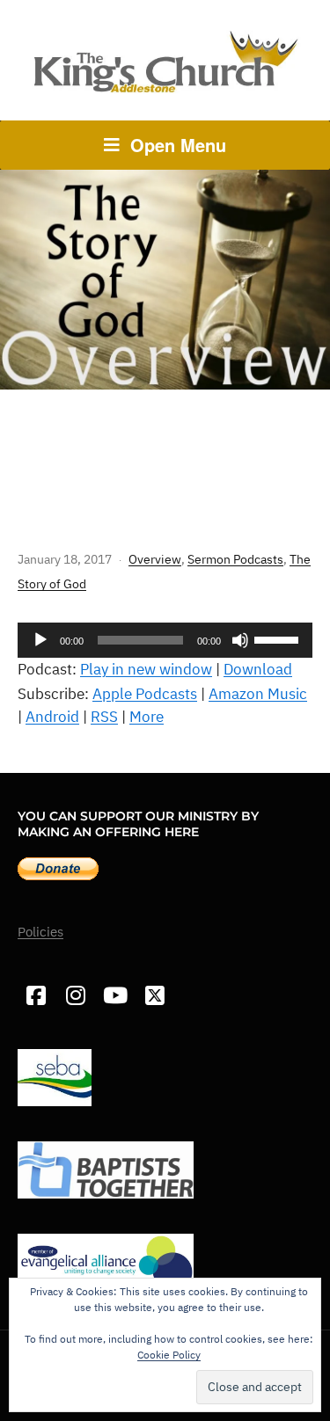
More (146, 716)
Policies (40, 931)
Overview (154, 559)
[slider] (279, 638)
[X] (154, 996)
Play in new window (146, 669)
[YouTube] (115, 996)
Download (258, 669)
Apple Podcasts (144, 693)
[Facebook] (35, 996)
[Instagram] (75, 996)
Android (52, 716)
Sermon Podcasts (235, 559)
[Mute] (240, 640)
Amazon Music (258, 693)
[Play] (40, 640)
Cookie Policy (169, 1354)
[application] (165, 640)
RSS (104, 716)
